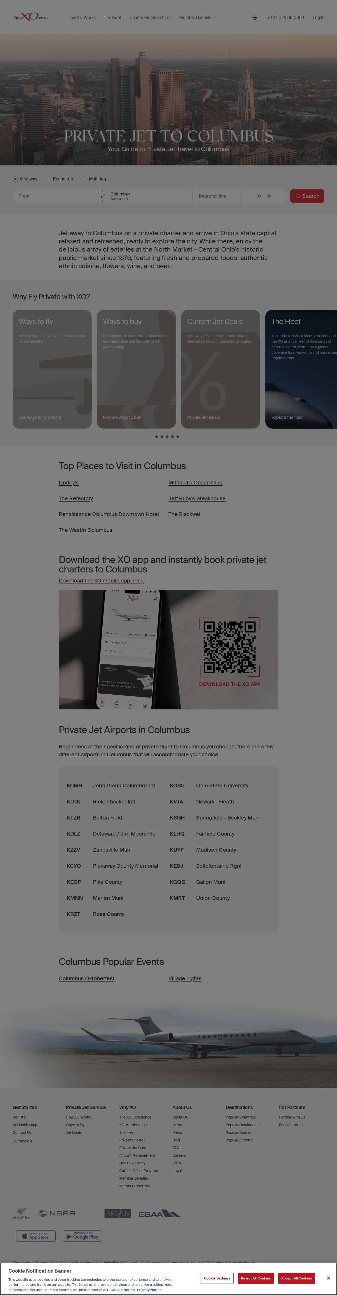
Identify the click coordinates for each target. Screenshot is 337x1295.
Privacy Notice (149, 1289)
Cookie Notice (123, 1289)
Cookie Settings (217, 1278)
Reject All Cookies (256, 1278)
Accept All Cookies (296, 1278)
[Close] (328, 1278)
